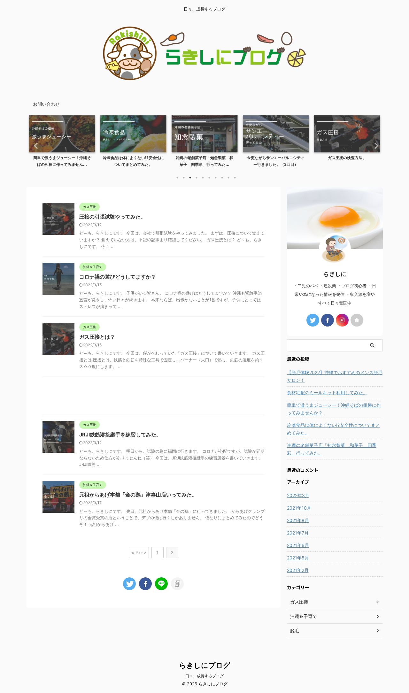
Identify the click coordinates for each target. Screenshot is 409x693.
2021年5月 (298, 557)
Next (374, 145)
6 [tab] (209, 177)
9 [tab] (228, 177)
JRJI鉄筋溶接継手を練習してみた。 (120, 434)
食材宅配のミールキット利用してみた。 (327, 392)
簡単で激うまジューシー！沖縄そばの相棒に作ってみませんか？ (334, 408)
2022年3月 (298, 495)
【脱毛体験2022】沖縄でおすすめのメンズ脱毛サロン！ (334, 376)
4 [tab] (196, 177)
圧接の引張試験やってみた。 (112, 216)
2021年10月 (299, 508)
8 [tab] (222, 177)
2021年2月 (298, 570)
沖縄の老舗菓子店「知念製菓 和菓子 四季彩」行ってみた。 (331, 449)
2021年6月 (298, 545)
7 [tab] (215, 177)
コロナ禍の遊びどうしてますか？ (117, 276)
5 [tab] (203, 177)
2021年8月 (298, 520)
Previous (35, 145)
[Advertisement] (153, 397)
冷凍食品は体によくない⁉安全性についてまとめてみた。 (333, 428)
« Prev (139, 553)
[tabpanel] (62, 143)
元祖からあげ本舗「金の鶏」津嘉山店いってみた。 (138, 494)
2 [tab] (184, 177)
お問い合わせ (46, 104)
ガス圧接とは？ (97, 337)
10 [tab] (235, 177)
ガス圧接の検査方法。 (347, 157)
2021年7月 (298, 532)
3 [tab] (190, 177)
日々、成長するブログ (204, 676)
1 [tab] (177, 177)
